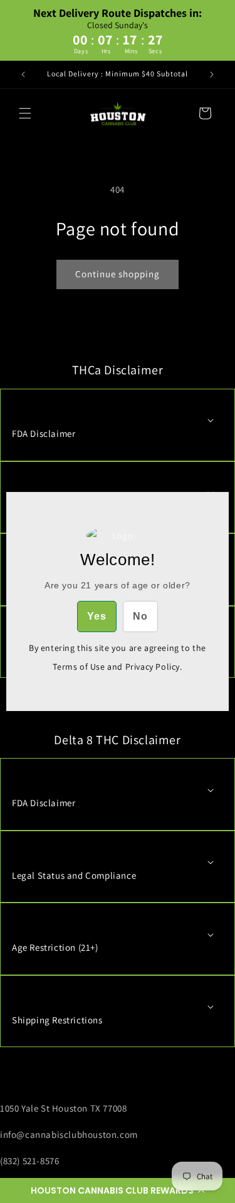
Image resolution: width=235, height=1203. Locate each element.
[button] (117, 1190)
